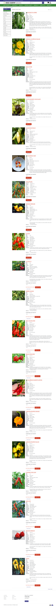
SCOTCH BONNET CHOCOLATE (33, 99)
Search (7, 7)
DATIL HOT (28, 501)
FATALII (27, 558)
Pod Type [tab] (5, 15)
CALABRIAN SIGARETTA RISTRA (34, 380)
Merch (13, 597)
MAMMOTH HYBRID (32, 12)
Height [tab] (5, 28)
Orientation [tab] (5, 25)
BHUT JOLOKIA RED (30, 320)
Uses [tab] (4, 17)
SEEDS (20, 5)
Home (4, 7)
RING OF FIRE (29, 66)
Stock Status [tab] (6, 33)
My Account (14, 596)
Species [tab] (5, 32)
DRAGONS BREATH (30, 530)
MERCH (36, 5)
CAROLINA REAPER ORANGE (33, 411)
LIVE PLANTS (6, 5)
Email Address (27, 598)
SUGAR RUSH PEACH (31, 128)
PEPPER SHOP (28, 5)
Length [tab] (5, 22)
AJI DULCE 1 (29, 261)
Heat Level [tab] (5, 12)
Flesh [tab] (4, 20)
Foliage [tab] (5, 27)
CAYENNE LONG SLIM (31, 472)
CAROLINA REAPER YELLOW (32, 442)
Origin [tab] (5, 30)
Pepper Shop (5, 596)
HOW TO (42, 5)
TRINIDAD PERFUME (30, 204)
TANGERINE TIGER (31, 155)
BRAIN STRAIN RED (30, 354)
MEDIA (48, 5)
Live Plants (5, 595)
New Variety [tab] (6, 35)
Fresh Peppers (11, 7)
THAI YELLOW (29, 181)
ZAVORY (28, 233)
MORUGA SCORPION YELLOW (33, 39)
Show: (49, 9)
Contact (13, 595)
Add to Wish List (29, 64)
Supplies (5, 597)
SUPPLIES (14, 5)
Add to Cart (29, 35)
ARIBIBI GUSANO (30, 291)
